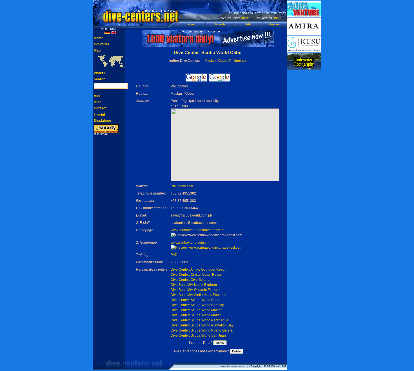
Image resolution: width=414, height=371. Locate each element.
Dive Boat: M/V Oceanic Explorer (196, 290)
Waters (99, 73)
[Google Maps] (196, 80)
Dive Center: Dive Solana (190, 280)
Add (248, 24)
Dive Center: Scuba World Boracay (197, 305)
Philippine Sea (182, 186)
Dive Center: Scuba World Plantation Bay (202, 325)
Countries (102, 44)
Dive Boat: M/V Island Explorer (194, 285)
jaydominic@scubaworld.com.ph (196, 223)
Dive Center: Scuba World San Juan (198, 335)
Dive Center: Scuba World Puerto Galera (202, 330)
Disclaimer (102, 121)
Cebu (222, 61)
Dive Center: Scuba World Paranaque (199, 320)
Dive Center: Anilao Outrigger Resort (198, 269)
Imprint (99, 114)
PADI (174, 255)
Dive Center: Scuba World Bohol (195, 300)
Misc (97, 102)
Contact (274, 24)
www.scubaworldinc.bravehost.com (197, 230)
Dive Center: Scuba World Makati (196, 315)
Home (191, 24)
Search (220, 24)
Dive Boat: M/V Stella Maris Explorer (198, 295)
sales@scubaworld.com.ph (191, 215)
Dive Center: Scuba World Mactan (196, 310)
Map (97, 50)
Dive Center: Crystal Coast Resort (196, 275)
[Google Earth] (219, 80)
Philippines (237, 61)
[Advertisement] (304, 155)
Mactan (210, 61)
